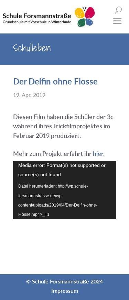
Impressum (64, 290)
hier (98, 153)
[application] (64, 190)
